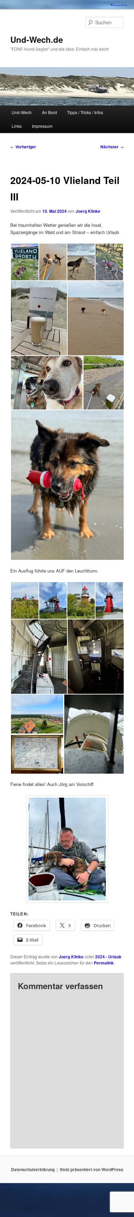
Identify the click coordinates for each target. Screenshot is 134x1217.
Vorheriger (23, 147)
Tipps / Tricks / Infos (85, 112)
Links (17, 126)
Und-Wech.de (36, 39)
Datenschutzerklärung (33, 1169)
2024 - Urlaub (108, 957)
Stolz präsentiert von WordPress (91, 1169)
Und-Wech (22, 112)
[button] (24, 262)
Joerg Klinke (88, 211)
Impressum (42, 126)
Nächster (112, 147)
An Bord (49, 112)
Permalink (104, 963)
